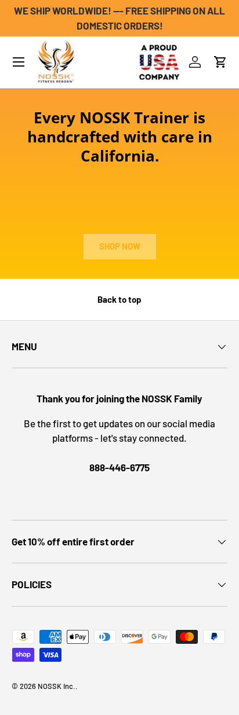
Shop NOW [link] (119, 246)
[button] (220, 62)
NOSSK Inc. (56, 686)
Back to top (119, 299)
